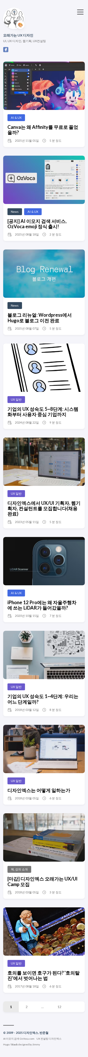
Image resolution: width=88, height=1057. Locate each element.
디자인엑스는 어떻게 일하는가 (38, 790)
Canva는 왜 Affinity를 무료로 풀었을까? (42, 129)
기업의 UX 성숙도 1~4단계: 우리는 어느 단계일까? (42, 698)
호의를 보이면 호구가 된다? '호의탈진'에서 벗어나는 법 (43, 975)
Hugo (6, 1044)
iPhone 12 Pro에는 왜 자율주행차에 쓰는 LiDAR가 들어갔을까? (41, 605)
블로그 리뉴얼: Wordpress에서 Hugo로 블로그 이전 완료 (39, 317)
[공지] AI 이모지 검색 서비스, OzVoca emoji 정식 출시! (37, 223)
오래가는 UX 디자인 (18, 35)
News (15, 211)
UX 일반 (16, 399)
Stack (14, 1044)
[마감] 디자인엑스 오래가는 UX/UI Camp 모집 (42, 881)
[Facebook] (5, 51)
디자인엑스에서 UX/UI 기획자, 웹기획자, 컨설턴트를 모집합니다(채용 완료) (44, 508)
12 (59, 1007)
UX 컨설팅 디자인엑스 (49, 1038)
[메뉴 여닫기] (80, 12)
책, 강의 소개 (19, 869)
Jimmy (36, 1044)
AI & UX (16, 117)
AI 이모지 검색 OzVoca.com (18, 1038)
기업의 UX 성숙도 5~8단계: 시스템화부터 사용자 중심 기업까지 (42, 411)
